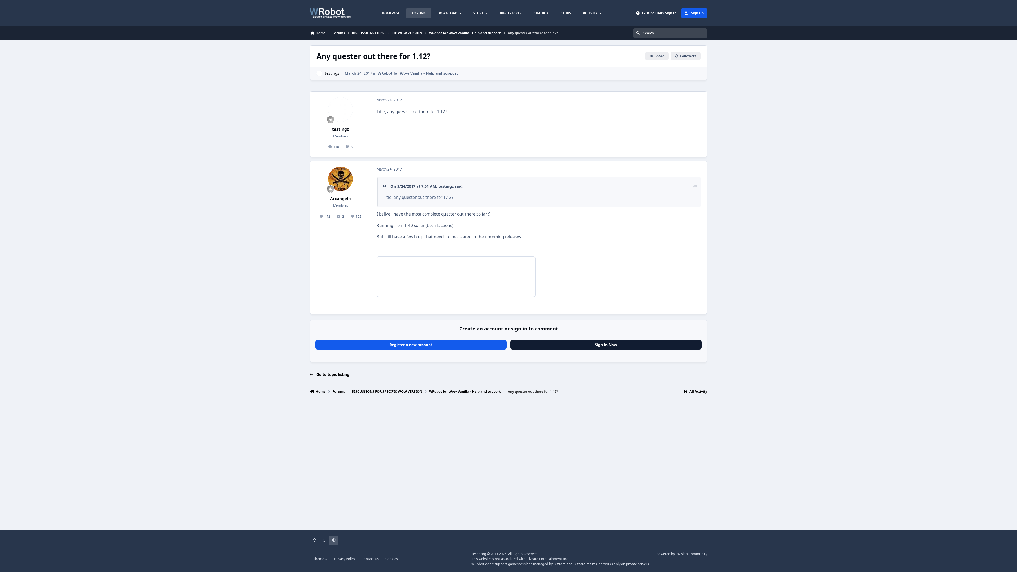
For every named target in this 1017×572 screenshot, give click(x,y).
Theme (319, 559)
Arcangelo (340, 199)
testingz (332, 73)
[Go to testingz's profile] (319, 73)
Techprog (478, 554)
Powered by (681, 554)
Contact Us (370, 559)
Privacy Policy (344, 559)
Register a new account (411, 344)
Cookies (391, 559)
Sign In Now (606, 344)
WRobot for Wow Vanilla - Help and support (418, 73)
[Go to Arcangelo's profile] (340, 179)
